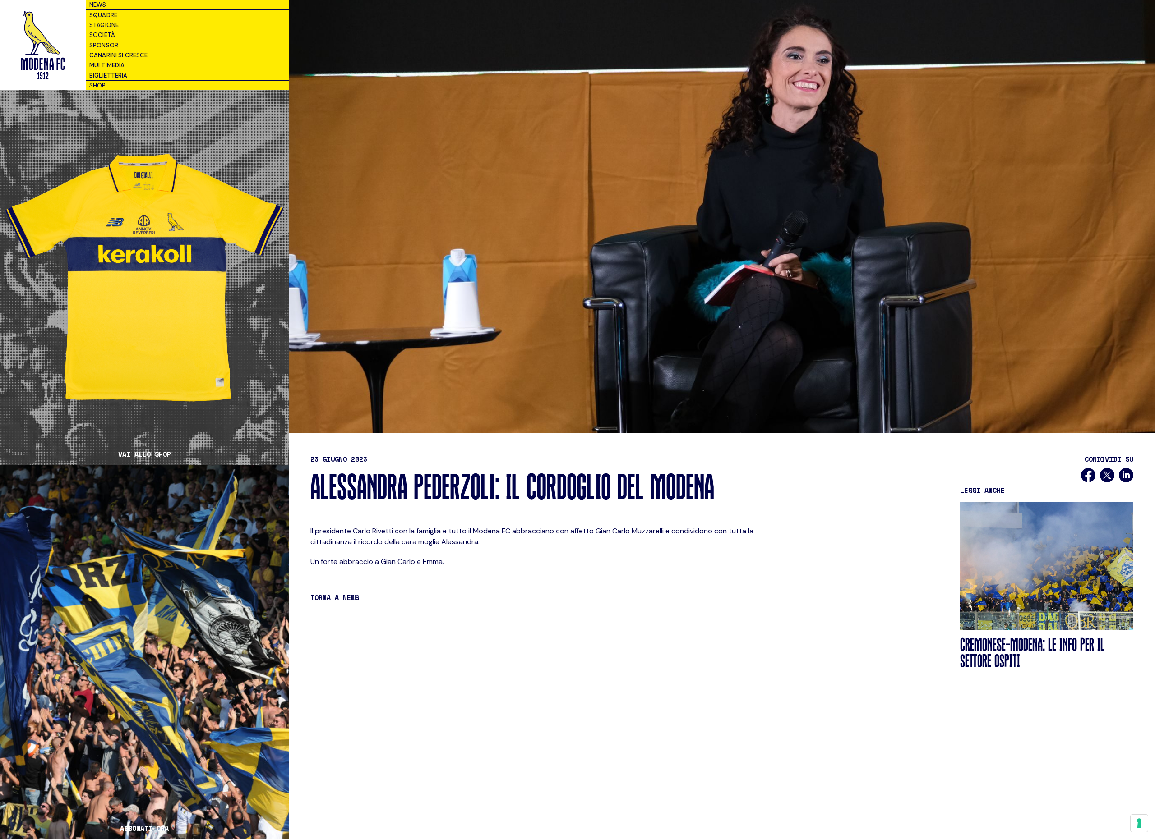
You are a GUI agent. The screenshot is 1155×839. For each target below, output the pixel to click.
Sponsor (103, 45)
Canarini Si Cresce (118, 55)
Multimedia (107, 65)
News (97, 5)
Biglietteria (108, 75)
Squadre (103, 15)
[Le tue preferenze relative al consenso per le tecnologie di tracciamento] (1139, 823)
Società (102, 35)
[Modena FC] (43, 45)
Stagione (104, 25)
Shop (97, 85)
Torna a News (334, 597)
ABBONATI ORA (144, 828)
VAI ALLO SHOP (144, 454)
